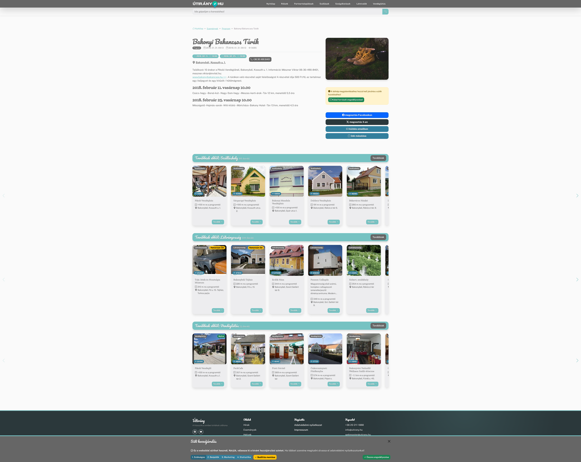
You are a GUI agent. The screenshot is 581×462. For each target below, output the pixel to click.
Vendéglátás (379, 4)
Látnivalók (361, 4)
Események (212, 28)
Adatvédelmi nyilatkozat (308, 425)
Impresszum (301, 429)
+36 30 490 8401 (261, 59)
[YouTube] (201, 431)
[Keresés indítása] (385, 12)
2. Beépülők (213, 457)
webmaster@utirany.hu (358, 434)
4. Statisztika (244, 457)
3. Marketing (228, 457)
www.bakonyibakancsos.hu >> (209, 77)
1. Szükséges (198, 457)
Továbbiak (378, 158)
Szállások (324, 4)
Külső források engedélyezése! (347, 99)
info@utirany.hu (354, 429)
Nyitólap (270, 4)
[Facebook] (194, 431)
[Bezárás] (389, 441)
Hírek (246, 425)
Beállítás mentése (266, 457)
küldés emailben (358, 129)
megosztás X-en (358, 122)
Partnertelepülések (303, 4)
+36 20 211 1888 (354, 425)
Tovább (217, 222)
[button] (577, 195)
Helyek (247, 434)
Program (226, 28)
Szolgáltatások (342, 4)
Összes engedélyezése (377, 457)
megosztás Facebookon (358, 115)
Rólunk (284, 4)
